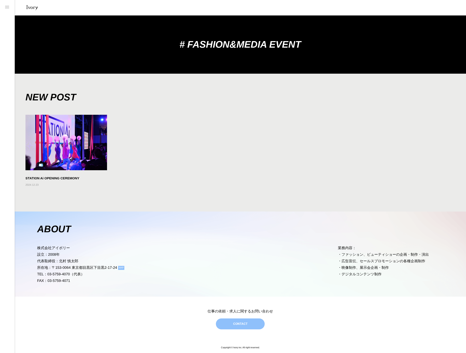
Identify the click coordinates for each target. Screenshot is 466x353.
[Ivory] (32, 7)
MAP (121, 267)
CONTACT (240, 323)
